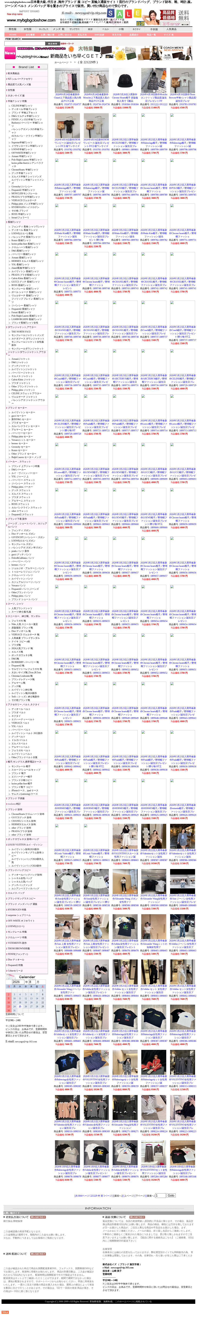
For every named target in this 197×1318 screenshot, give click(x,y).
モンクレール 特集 (17, 932)
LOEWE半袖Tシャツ (22, 149)
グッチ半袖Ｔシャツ (22, 173)
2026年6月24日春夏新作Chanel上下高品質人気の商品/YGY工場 (67, 97)
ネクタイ (16, 716)
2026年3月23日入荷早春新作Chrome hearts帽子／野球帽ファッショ (153, 188)
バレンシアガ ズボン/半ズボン (27, 547)
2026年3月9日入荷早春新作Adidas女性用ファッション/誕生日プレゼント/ (96, 1170)
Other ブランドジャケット (25, 386)
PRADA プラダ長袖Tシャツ (26, 275)
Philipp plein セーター (22, 436)
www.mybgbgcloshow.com (18, 2)
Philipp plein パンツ (21, 596)
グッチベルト (18, 736)
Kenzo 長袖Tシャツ (21, 240)
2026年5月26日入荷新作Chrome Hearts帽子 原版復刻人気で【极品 (125, 97)
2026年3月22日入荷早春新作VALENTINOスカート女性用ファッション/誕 (125, 853)
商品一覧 (151, 35)
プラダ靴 (16, 645)
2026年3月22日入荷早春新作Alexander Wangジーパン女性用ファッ (67, 989)
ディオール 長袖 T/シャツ (25, 230)
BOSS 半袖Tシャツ (21, 214)
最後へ (150, 1195)
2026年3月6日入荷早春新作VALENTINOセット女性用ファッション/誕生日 (153, 1170)
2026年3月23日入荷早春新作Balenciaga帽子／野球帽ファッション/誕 (153, 142)
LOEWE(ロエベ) (16, 926)
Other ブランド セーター (24, 453)
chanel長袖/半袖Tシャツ (23, 268)
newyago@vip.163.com (26, 1041)
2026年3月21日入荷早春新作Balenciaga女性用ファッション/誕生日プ (125, 1034)
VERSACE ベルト (21, 723)
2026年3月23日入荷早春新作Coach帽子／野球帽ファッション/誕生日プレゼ (153, 330)
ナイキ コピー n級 (21, 641)
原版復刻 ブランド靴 (22, 627)
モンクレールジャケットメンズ (28, 335)
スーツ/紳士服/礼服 (21, 611)
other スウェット (20, 511)
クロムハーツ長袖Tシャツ (25, 247)
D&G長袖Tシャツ (21, 250)
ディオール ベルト (21, 709)
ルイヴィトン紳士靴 (22, 689)
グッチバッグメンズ (22, 885)
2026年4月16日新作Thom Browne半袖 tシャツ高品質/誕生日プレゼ (182, 97)
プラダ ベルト (19, 712)
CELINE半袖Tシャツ (22, 105)
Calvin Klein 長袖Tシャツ (24, 278)
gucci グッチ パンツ (21, 554)
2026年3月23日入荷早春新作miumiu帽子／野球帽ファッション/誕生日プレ (182, 808)
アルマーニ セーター (22, 429)
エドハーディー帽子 (22, 776)
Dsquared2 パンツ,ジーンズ (25, 589)
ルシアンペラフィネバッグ (25, 888)
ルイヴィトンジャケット (24, 369)
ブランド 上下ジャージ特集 (26, 466)
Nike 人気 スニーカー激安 (25, 624)
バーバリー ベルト (21, 729)
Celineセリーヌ (15, 970)
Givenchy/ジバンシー (22, 186)
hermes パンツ (19, 565)
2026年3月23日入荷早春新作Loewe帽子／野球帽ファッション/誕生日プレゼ (153, 423)
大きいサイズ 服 (16, 95)
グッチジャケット (21, 366)
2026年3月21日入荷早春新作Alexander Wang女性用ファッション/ (125, 1124)
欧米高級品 (13, 73)
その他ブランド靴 (21, 700)
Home (13, 35)
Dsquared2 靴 (18, 665)
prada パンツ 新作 (20, 551)
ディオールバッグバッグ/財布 (27, 874)
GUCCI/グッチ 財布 (22, 817)
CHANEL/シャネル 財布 (24, 821)
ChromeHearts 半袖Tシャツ (25, 169)
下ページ (140, 1195)
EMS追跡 (99, 35)
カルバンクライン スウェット (27, 507)
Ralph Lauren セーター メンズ (26, 457)
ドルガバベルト (20, 740)
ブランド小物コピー (22, 780)
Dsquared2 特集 (15, 965)
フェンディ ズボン (21, 530)
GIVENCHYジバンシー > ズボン (28, 537)
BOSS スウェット (21, 504)
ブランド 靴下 (19, 773)
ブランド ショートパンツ (24, 599)
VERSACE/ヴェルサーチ (24, 200)
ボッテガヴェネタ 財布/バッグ (23, 839)
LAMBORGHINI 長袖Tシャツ (27, 319)
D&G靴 (15, 658)
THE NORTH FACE (21, 331)
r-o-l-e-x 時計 (14, 804)
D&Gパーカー (19, 469)
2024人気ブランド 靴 (22, 648)
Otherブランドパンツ (22, 592)
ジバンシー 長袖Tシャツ (24, 305)
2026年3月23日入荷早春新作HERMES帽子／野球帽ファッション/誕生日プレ (67, 808)
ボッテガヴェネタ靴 (22, 655)
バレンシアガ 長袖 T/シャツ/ (26, 237)
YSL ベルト (17, 726)
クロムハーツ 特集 (17, 937)
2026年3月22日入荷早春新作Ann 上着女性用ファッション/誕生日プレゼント (96, 944)
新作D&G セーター (21, 419)
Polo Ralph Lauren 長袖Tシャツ (27, 316)
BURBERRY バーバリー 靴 (25, 662)
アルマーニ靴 (18, 683)
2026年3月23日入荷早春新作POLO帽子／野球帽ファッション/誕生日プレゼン (182, 188)
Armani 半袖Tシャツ (22, 156)
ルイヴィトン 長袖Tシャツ (25, 271)
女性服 (11, 90)
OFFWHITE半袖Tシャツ (24, 153)
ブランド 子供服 (16, 798)
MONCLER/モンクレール (24, 193)
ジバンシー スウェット (23, 483)
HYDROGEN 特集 (17, 909)
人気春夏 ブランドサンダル (26, 638)
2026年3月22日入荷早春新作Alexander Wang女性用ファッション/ (153, 898)
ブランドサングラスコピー (22, 898)
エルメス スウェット (22, 493)
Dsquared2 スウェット (23, 514)
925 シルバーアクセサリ (20, 79)
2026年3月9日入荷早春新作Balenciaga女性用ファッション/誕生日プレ (68, 1170)
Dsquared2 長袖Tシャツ (23, 309)
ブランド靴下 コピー (22, 787)
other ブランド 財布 (21, 828)
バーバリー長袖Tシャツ (24, 254)
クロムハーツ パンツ (22, 575)
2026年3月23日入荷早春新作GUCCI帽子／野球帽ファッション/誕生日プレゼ (153, 472)
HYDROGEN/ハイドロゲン (25, 207)
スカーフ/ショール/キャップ (26, 769)
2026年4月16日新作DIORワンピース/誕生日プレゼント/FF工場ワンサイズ (68, 142)
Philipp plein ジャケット (23, 390)
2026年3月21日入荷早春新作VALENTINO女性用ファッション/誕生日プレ (96, 1079)
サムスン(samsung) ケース (25, 794)
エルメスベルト (20, 743)
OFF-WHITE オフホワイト (21, 920)
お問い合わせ (65, 35)
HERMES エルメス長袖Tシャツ (28, 261)
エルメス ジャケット (22, 376)
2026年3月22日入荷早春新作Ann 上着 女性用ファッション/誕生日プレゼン (67, 944)
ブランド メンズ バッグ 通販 (22, 904)
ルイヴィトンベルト (22, 754)
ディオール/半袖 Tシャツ (24, 109)
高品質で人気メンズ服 (19, 84)
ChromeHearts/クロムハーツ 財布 (28, 814)
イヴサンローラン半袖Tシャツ (27, 146)
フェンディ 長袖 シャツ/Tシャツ (28, 226)
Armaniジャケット (21, 359)
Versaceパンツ (19, 585)
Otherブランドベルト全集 (24, 757)
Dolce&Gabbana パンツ (23, 558)
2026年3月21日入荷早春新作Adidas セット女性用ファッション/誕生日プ (125, 989)
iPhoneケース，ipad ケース (25, 790)
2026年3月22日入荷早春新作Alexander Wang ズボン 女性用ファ (125, 898)
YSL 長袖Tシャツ (20, 264)
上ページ (129, 1195)
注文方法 (116, 35)
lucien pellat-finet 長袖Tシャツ (26, 243)
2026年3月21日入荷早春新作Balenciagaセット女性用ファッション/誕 (125, 1079)
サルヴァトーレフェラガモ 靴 (27, 669)
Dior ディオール (16, 959)
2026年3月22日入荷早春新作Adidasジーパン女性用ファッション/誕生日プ (182, 944)
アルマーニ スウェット (23, 500)
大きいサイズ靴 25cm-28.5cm (26, 672)
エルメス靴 (17, 651)
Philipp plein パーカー (22, 487)
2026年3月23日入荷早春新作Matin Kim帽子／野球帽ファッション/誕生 (67, 233)
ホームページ (61, 62)
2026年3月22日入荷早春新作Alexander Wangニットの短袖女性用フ (153, 944)
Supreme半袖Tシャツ (22, 142)
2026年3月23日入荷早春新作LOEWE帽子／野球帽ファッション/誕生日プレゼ (96, 472)
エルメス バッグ (16, 893)
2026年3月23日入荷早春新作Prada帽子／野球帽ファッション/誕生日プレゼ (96, 423)
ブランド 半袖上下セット (24, 112)
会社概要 (30, 35)
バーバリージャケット (23, 372)
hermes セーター (20, 443)
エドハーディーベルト (23, 719)
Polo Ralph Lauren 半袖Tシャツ (27, 159)
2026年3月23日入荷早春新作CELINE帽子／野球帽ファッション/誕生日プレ (125, 142)
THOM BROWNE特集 (19, 948)
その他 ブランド (20, 210)
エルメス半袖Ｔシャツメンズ (27, 176)
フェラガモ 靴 (19, 620)
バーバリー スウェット (23, 480)
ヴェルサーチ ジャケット (24, 397)
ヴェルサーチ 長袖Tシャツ (25, 295)
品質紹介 (134, 35)
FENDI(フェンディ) (18, 954)
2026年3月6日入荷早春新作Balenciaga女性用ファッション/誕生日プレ (183, 1170)
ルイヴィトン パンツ (22, 578)
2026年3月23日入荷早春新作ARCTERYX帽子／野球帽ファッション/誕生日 (125, 378)
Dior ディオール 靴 (21, 631)
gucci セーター (19, 415)
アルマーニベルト (21, 747)
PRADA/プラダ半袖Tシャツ (26, 197)
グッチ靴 (16, 686)
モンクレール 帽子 (21, 766)
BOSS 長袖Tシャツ (21, 285)
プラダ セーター (20, 422)
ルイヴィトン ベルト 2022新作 (27, 733)
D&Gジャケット (20, 362)
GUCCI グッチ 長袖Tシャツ (26, 281)
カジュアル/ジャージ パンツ (26, 582)
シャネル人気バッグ (22, 881)
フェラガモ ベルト (21, 750)
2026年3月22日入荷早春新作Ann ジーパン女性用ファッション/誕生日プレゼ (182, 898)
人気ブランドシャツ (22, 608)
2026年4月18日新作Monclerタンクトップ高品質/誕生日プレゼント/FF (153, 97)
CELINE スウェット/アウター (27, 393)
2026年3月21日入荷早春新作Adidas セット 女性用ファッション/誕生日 (153, 989)
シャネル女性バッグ (22, 878)
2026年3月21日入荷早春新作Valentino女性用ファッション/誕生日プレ (67, 1124)
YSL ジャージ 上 (20, 476)
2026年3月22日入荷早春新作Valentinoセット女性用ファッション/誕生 (153, 853)
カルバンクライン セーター (26, 426)
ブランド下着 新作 (17, 519)
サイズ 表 (169, 35)
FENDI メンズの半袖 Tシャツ (27, 119)
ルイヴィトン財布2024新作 (25, 849)
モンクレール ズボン (22, 544)
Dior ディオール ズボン (23, 533)
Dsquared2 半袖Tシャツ (23, 190)
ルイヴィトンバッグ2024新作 (27, 865)
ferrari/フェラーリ (20, 217)
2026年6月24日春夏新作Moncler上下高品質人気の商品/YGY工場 (96, 97)
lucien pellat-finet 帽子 (22, 783)
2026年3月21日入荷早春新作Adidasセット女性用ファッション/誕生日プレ (67, 1034)
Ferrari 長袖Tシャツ (21, 312)
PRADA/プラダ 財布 (22, 831)
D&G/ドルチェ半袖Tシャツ (25, 116)
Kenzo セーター (19, 450)
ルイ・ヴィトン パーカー (24, 473)
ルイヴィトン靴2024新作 (24, 693)
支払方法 (82, 35)
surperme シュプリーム (19, 915)
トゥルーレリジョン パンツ (26, 571)
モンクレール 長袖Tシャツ (25, 288)
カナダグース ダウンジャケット (28, 338)
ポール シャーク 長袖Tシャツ (27, 292)
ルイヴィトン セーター (23, 412)
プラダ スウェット (21, 497)
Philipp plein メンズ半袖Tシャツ (27, 203)
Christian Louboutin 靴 (22, 676)
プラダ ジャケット (21, 383)
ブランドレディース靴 (23, 679)
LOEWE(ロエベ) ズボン (23, 540)
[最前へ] (118, 1195)
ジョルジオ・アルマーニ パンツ (28, 568)
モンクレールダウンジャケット (28, 348)
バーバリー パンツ (21, 561)
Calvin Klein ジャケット (23, 379)
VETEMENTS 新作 (17, 943)
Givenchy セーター (21, 447)
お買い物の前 (48, 35)
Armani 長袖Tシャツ (22, 257)
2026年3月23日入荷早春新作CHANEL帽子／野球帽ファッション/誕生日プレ (125, 281)
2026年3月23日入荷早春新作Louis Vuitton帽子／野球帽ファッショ (67, 853)
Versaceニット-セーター (24, 440)
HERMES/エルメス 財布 (24, 824)
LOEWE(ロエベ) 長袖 (22, 233)
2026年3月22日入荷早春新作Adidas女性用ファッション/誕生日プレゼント (125, 944)
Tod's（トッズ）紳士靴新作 (25, 696)
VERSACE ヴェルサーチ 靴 (25, 634)
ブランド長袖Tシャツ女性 (25, 322)
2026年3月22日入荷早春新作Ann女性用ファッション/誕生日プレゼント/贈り (67, 898)
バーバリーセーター (22, 433)
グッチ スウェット (21, 490)
